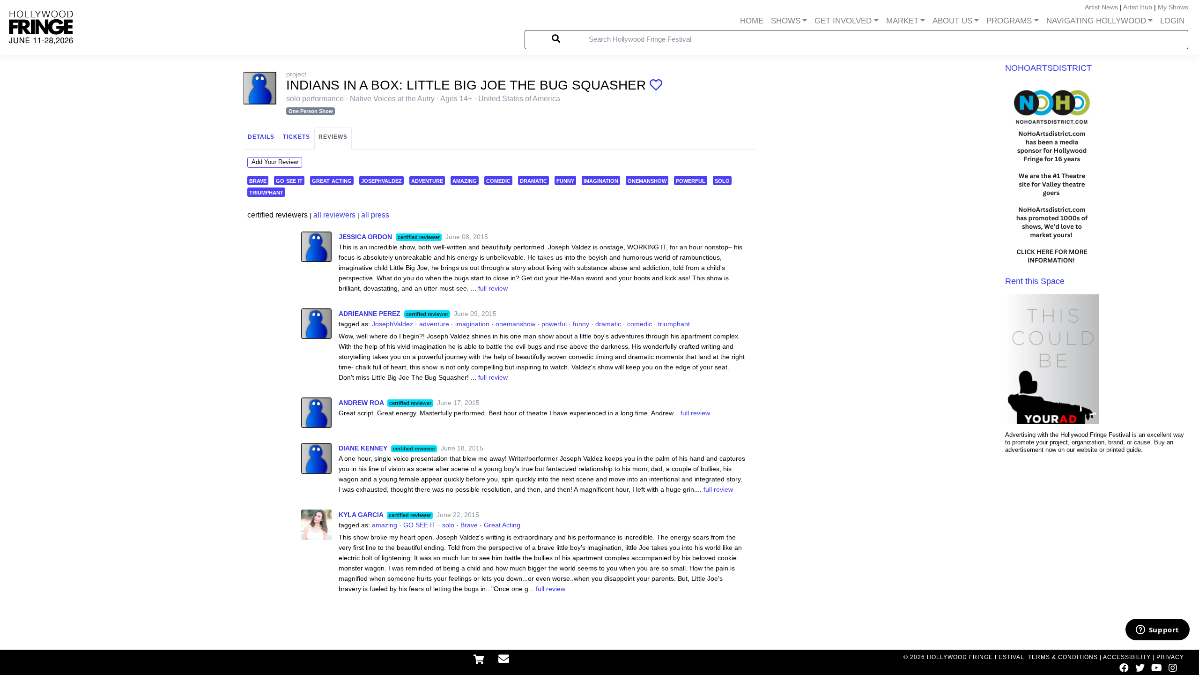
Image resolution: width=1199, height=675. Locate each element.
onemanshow (647, 180)
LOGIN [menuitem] (1172, 20)
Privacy (1170, 657)
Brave (469, 525)
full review (493, 288)
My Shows (1173, 7)
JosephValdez (392, 324)
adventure (427, 180)
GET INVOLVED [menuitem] (843, 20)
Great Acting (502, 525)
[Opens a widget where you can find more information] (1157, 630)
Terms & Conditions (1063, 657)
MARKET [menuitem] (902, 20)
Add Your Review (275, 161)
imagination (601, 180)
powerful (690, 180)
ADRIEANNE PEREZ (369, 313)
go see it (289, 180)
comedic (498, 180)
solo (722, 180)
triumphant (266, 192)
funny (565, 180)
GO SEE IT (419, 525)
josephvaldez (381, 180)
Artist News (1101, 7)
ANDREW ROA (361, 402)
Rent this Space (1035, 281)
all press (375, 215)
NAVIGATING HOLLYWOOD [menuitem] (1096, 20)
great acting (332, 180)
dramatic (533, 180)
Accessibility (1127, 657)
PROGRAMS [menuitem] (1009, 20)
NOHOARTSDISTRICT (1048, 68)
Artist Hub (1137, 7)
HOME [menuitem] (751, 20)
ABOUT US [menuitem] (952, 20)
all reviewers (334, 215)
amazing (464, 180)
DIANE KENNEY (363, 448)
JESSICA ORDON (365, 236)
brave (257, 180)
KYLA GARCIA (361, 514)
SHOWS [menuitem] (785, 20)
